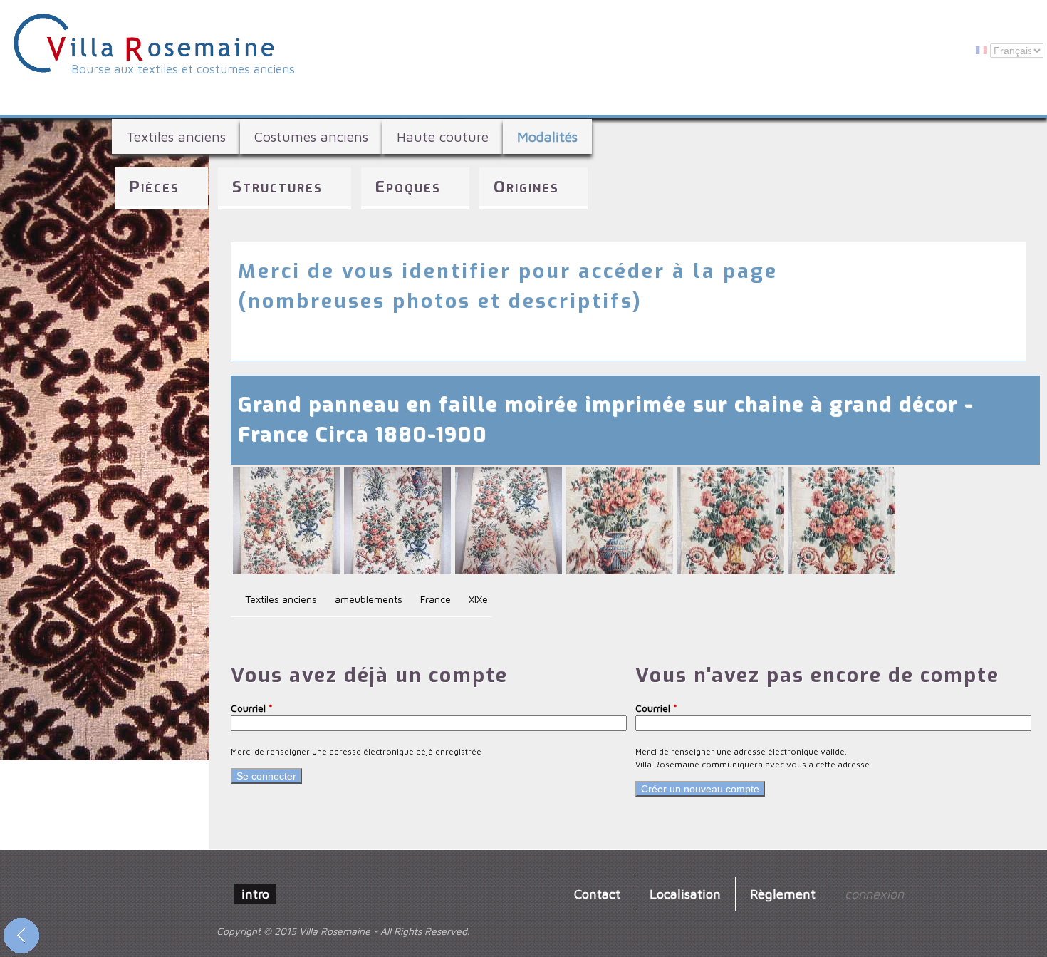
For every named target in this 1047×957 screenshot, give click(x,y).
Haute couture (443, 136)
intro (255, 893)
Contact (597, 893)
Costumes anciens (311, 136)
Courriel (252, 708)
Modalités (547, 136)
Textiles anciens (176, 136)
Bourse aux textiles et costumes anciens (183, 69)
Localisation (685, 893)
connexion (874, 893)
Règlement (783, 893)
